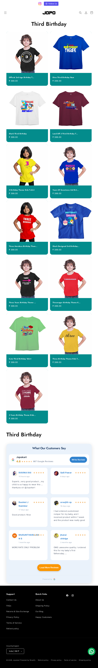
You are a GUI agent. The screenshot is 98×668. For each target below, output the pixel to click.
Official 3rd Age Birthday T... (21, 77)
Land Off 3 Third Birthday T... (65, 134)
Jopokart (21, 457)
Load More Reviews (49, 567)
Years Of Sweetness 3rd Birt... (66, 190)
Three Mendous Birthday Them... (23, 246)
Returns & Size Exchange (17, 611)
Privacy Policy (12, 617)
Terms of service (70, 660)
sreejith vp (66, 502)
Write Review (78, 460)
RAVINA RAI (25, 472)
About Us (39, 600)
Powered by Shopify (27, 660)
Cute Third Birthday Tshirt (20, 359)
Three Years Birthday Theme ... (22, 302)
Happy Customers (43, 617)
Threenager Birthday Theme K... (66, 302)
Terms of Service (14, 623)
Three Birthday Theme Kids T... (66, 359)
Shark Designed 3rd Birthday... (66, 246)
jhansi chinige (64, 537)
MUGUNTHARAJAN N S (25, 537)
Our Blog (39, 611)
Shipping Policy (42, 606)
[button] (5, 12)
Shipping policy (85, 660)
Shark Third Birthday (18, 134)
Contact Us (11, 600)
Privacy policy (56, 660)
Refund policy (12, 628)
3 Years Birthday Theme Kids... (22, 415)
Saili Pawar (66, 472)
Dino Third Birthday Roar (63, 77)
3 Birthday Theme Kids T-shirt (21, 190)
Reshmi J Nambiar (23, 504)
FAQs (8, 606)
